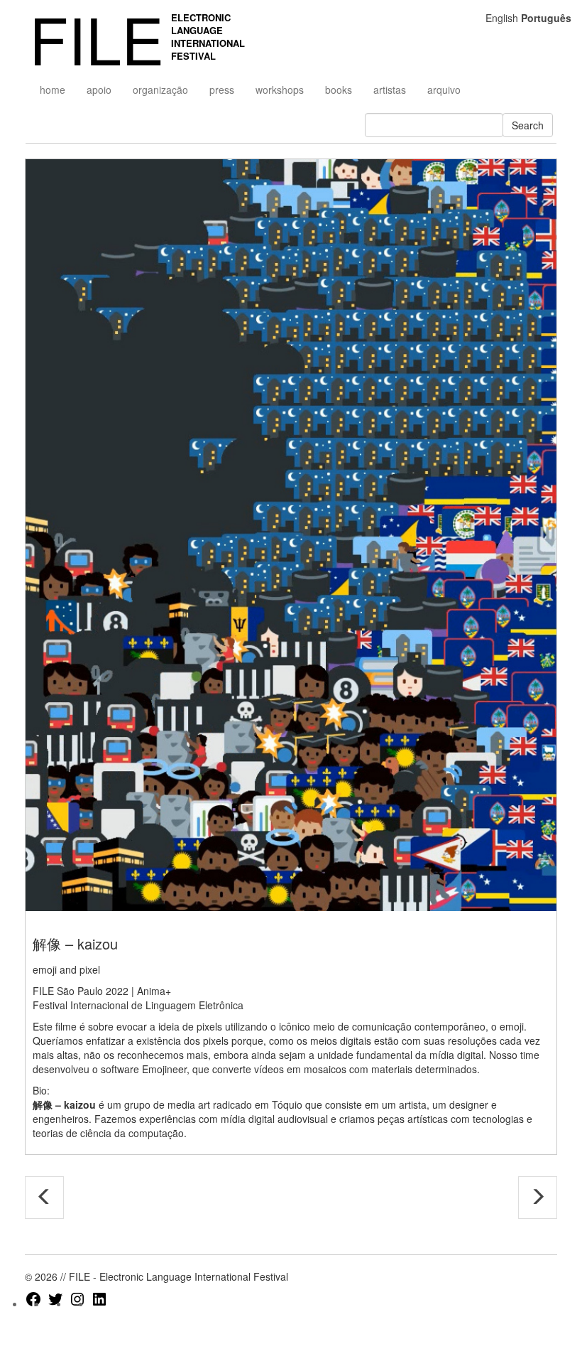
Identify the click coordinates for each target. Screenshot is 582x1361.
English (501, 18)
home (52, 89)
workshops (280, 89)
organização (160, 89)
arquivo (444, 89)
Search (528, 125)
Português (546, 18)
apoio (99, 89)
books (338, 89)
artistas (389, 89)
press (221, 89)
